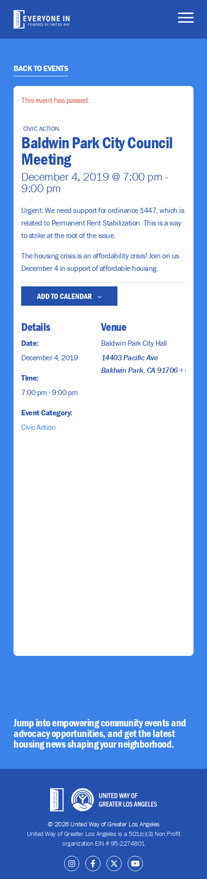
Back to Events (40, 68)
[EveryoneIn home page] (41, 19)
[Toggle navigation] (186, 19)
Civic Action (38, 427)
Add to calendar (65, 296)
